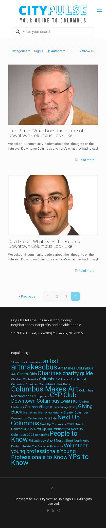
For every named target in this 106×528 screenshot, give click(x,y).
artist (50, 361)
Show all (88, 51)
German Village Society (63, 407)
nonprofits (42, 434)
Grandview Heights (50, 412)
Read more (86, 160)
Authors (56, 51)
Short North (56, 440)
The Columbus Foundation (47, 446)
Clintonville (30, 379)
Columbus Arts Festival (72, 379)
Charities (50, 373)
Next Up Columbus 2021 (57, 424)
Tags (37, 51)
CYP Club (63, 395)
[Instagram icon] (58, 510)
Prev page (28, 296)
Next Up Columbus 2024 (52, 429)
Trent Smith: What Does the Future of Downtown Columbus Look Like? (45, 133)
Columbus (48, 379)
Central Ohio (27, 374)
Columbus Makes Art (44, 389)
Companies (41, 396)
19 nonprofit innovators (26, 362)
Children (16, 379)
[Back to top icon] (53, 487)
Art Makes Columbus (75, 368)
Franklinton (81, 401)
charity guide (78, 373)
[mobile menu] (99, 10)
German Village (37, 407)
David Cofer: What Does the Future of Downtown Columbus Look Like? (45, 243)
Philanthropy (37, 440)
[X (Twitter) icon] (53, 510)
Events (66, 401)
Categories (19, 51)
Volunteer (76, 445)
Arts (13, 374)
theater (26, 446)
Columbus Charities (24, 384)
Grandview (30, 412)
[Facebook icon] (48, 510)
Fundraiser (17, 407)
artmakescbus (34, 367)
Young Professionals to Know (43, 454)
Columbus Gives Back (54, 384)
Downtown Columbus (35, 401)
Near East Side (47, 418)
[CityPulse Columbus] (53, 12)
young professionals (35, 451)
